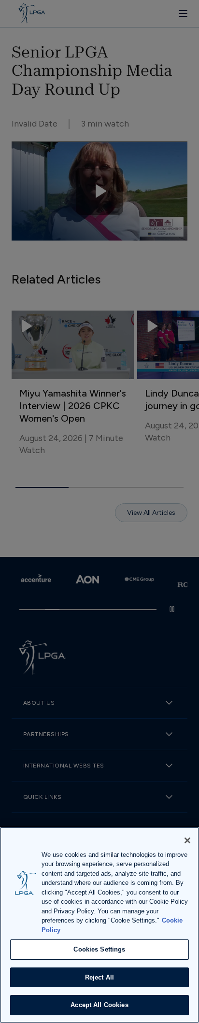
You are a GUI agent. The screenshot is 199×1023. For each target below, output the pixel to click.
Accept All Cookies (99, 1005)
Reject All (99, 977)
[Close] (187, 840)
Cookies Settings (99, 949)
